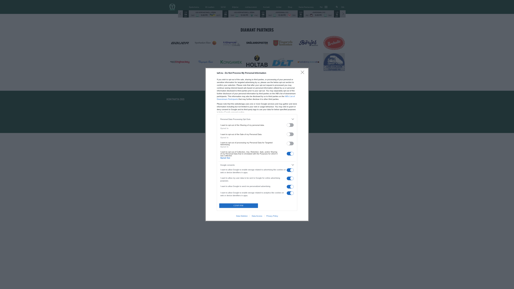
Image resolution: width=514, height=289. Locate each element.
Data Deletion (242, 216)
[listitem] (257, 119)
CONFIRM (238, 206)
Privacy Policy (272, 216)
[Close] (303, 73)
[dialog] (257, 144)
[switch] (290, 125)
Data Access (257, 216)
